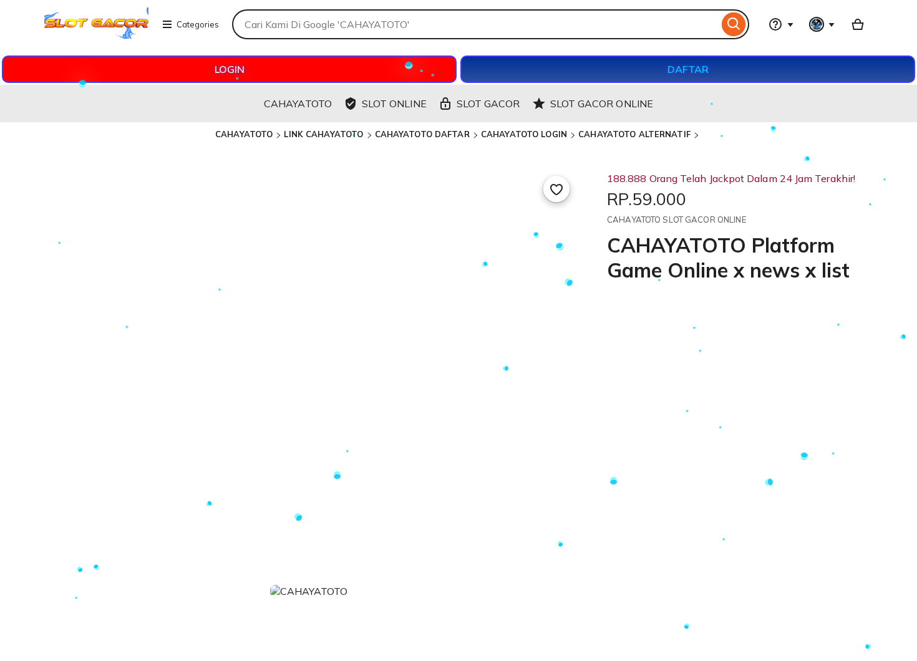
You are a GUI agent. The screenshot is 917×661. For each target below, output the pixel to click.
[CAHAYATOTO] (96, 35)
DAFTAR (688, 69)
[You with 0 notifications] (822, 24)
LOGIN (230, 69)
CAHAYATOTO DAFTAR (422, 134)
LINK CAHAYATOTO (323, 134)
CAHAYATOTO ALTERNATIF (634, 134)
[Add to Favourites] (556, 189)
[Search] (734, 24)
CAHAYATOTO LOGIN (524, 134)
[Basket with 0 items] (858, 24)
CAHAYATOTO (244, 134)
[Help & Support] (781, 24)
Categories (198, 24)
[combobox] (475, 24)
